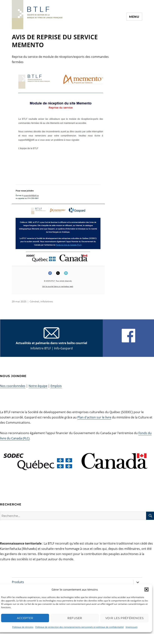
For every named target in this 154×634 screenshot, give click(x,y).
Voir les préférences (124, 618)
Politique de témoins (22, 627)
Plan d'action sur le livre (94, 417)
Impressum (131, 627)
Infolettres (46, 301)
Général (34, 301)
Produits (18, 582)
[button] (146, 589)
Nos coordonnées (12, 386)
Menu (134, 17)
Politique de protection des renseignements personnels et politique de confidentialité (79, 627)
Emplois (56, 386)
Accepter (25, 618)
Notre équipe (38, 386)
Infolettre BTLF (40, 348)
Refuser (74, 618)
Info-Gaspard (63, 348)
